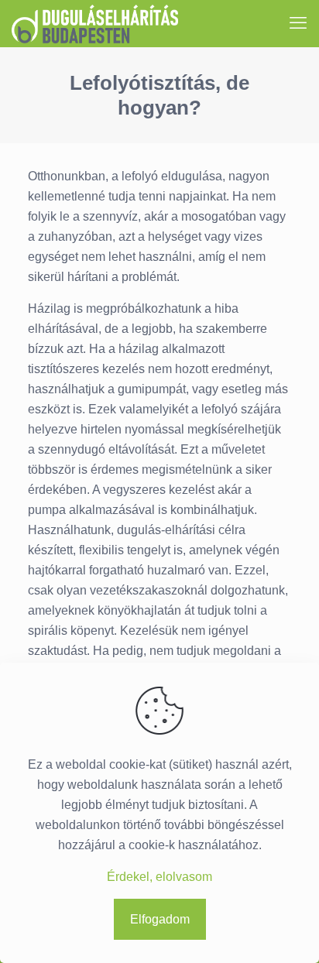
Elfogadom (160, 919)
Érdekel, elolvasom (159, 876)
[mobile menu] (298, 23)
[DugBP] (95, 23)
